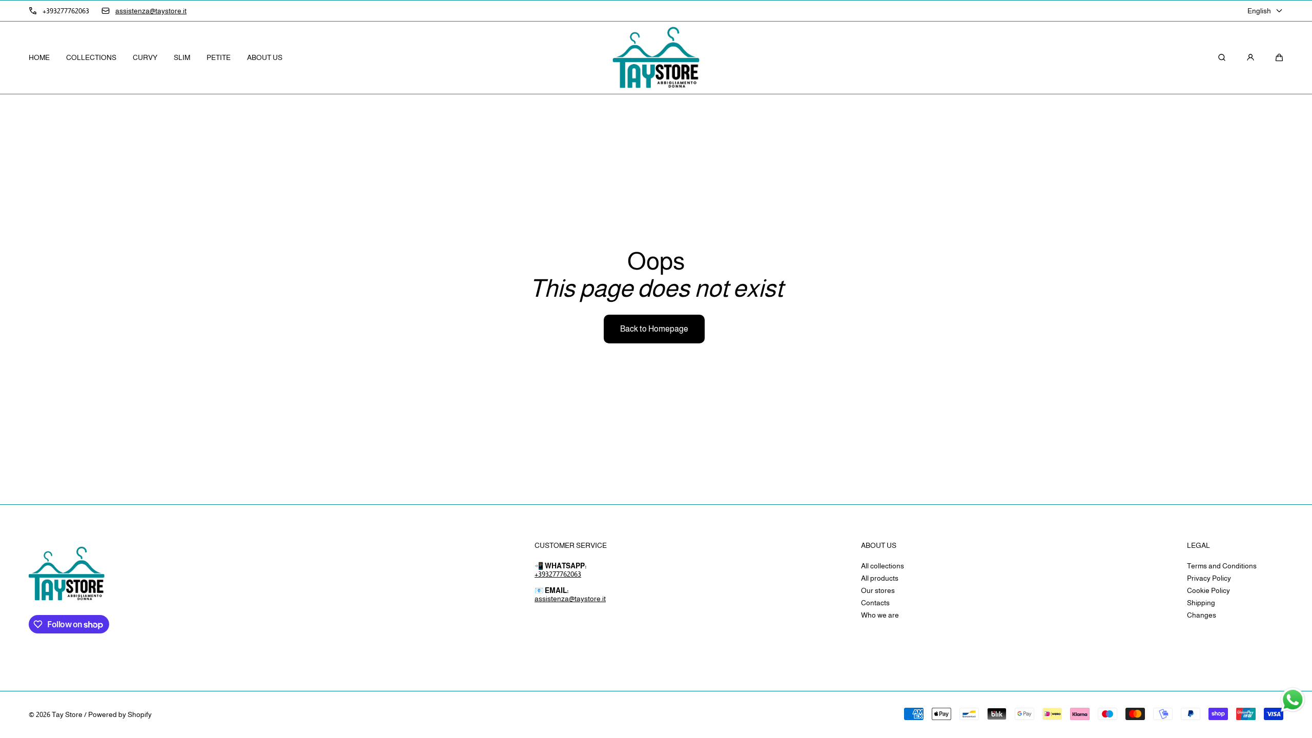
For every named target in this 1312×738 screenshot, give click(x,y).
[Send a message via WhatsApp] (1293, 700)
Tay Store (67, 714)
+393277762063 (558, 574)
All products (879, 578)
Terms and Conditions (1222, 566)
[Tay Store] (656, 58)
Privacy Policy (1209, 578)
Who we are (880, 615)
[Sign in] (1250, 57)
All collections (882, 566)
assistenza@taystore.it (570, 598)
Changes (1201, 615)
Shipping (1201, 603)
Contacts (875, 603)
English (1259, 11)
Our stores (878, 590)
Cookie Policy (1208, 590)
